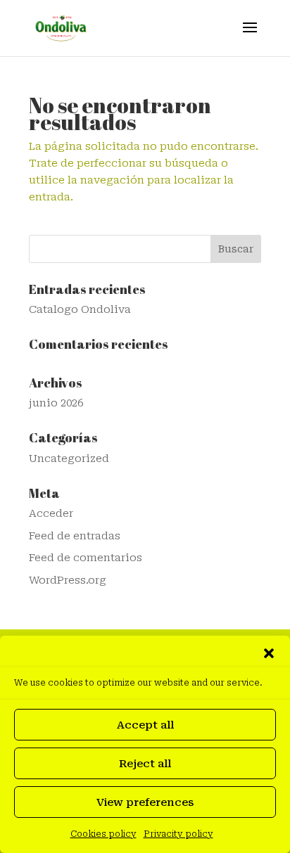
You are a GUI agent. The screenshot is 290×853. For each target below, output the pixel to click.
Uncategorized (69, 458)
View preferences (145, 802)
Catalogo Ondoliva (80, 309)
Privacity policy (178, 834)
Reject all (145, 763)
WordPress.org (67, 580)
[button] (269, 653)
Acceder (51, 513)
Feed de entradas (74, 536)
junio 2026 (56, 403)
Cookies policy (103, 834)
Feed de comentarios (85, 557)
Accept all (145, 725)
